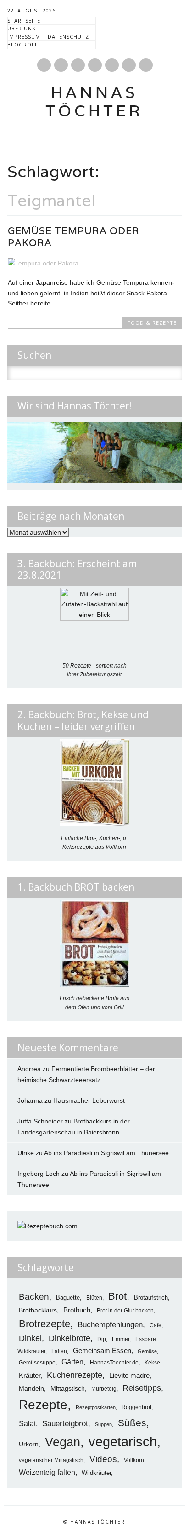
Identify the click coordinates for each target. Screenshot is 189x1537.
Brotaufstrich (151, 1297)
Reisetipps (141, 1388)
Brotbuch (76, 1310)
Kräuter (29, 1375)
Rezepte (43, 1405)
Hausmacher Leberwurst (89, 1100)
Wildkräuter (96, 1472)
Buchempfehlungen (110, 1324)
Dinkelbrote (69, 1338)
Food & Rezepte (152, 322)
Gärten (72, 1362)
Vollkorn (134, 1460)
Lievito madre (129, 1375)
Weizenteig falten (47, 1472)
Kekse (152, 1362)
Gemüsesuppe (37, 1362)
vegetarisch (123, 1441)
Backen (34, 1296)
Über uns (21, 28)
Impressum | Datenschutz (48, 36)
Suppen (103, 1424)
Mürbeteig (104, 1389)
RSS (112, 65)
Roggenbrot (136, 1407)
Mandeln (31, 1388)
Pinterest (61, 65)
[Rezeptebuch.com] (47, 1226)
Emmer (120, 1339)
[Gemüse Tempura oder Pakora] (95, 263)
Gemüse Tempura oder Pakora (73, 237)
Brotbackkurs (38, 1310)
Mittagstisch (67, 1388)
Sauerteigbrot (65, 1423)
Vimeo (95, 65)
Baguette (68, 1297)
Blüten (94, 1298)
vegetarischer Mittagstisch (51, 1460)
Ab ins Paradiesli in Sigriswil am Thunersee (106, 1153)
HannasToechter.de (114, 1362)
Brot (117, 1296)
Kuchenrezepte (74, 1375)
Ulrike (25, 1153)
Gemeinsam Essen (102, 1350)
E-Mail (129, 66)
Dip (101, 1339)
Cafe (155, 1325)
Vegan (62, 1442)
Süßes (132, 1422)
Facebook (44, 65)
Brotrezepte (44, 1324)
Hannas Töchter (94, 101)
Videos (103, 1459)
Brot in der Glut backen (125, 1310)
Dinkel (30, 1338)
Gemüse (147, 1351)
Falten (59, 1351)
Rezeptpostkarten (96, 1407)
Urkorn (29, 1444)
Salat (27, 1424)
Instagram (78, 65)
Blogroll (22, 44)
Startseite (23, 20)
